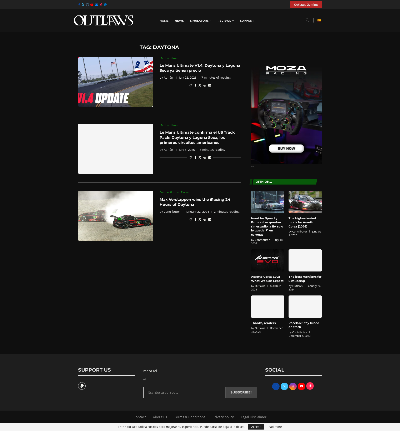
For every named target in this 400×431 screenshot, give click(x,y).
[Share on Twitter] (199, 85)
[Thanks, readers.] (267, 306)
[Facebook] (79, 4)
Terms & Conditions (189, 417)
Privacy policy (223, 417)
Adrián (168, 77)
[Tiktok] (101, 4)
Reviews (224, 20)
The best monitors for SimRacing (305, 279)
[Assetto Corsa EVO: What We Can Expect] (267, 260)
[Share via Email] (209, 85)
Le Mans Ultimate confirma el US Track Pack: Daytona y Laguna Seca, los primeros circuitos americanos (197, 137)
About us (160, 417)
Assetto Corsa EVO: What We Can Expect (267, 279)
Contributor (172, 212)
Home (164, 20)
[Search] (307, 21)
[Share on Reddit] (204, 85)
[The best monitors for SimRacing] (305, 260)
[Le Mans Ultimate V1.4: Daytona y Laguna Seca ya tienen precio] (115, 82)
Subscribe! (241, 392)
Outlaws (260, 286)
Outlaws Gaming (306, 4)
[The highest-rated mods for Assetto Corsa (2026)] (305, 202)
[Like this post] (190, 85)
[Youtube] (92, 4)
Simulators (199, 20)
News (179, 20)
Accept (256, 427)
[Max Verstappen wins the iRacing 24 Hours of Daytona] (115, 216)
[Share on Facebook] (195, 85)
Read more (274, 426)
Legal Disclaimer (253, 417)
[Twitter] (83, 4)
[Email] (96, 4)
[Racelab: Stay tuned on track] (305, 306)
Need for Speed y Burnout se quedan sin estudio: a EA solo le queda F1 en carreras (267, 226)
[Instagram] (87, 4)
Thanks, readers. (263, 323)
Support (247, 20)
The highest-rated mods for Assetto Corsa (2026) (302, 222)
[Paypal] (105, 4)
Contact (140, 417)
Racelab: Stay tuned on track (304, 325)
